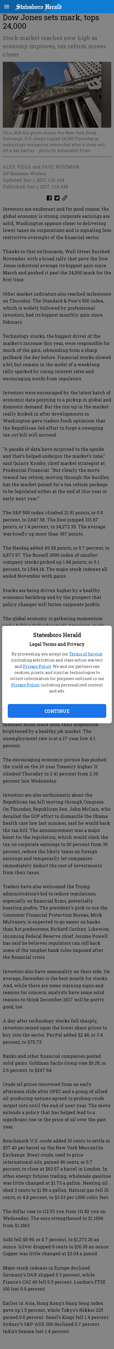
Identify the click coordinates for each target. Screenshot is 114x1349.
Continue (57, 711)
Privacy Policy (37, 666)
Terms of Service (85, 654)
